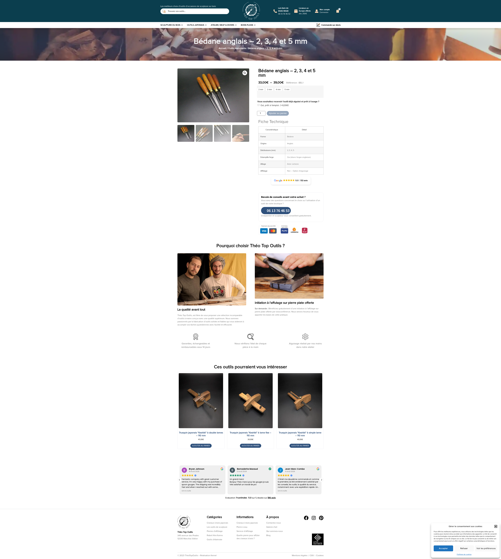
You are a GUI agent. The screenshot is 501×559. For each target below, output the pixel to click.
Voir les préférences (486, 548)
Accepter (443, 548)
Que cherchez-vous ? (247, 286)
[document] (250, 279)
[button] (495, 526)
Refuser (464, 548)
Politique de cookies (464, 554)
